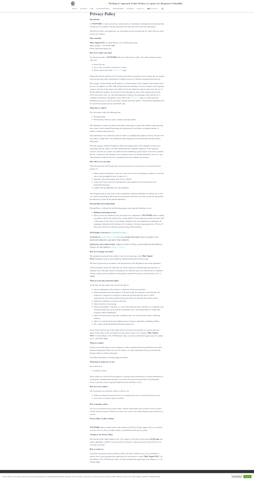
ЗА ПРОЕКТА (83, 8)
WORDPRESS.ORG (109, 237)
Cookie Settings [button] (237, 476)
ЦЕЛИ (91, 8)
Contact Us (140, 8)
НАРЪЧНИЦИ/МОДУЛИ (102, 8)
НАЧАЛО (74, 8)
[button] (157, 8)
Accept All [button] (247, 476)
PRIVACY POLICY (118, 247)
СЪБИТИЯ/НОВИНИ (118, 8)
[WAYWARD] (73, 3)
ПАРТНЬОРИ (130, 8)
